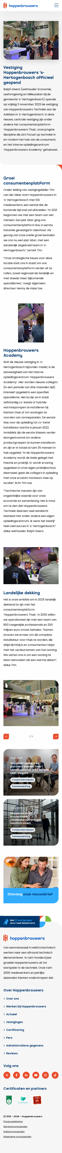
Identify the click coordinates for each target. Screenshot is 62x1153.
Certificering (15, 1030)
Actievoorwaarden (14, 1131)
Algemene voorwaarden (17, 1136)
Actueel (11, 1014)
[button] (6, 736)
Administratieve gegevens (24, 1046)
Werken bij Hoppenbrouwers (26, 1006)
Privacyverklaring (13, 1121)
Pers (9, 1038)
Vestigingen (14, 1022)
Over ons (12, 999)
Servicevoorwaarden (15, 1126)
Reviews (12, 1053)
